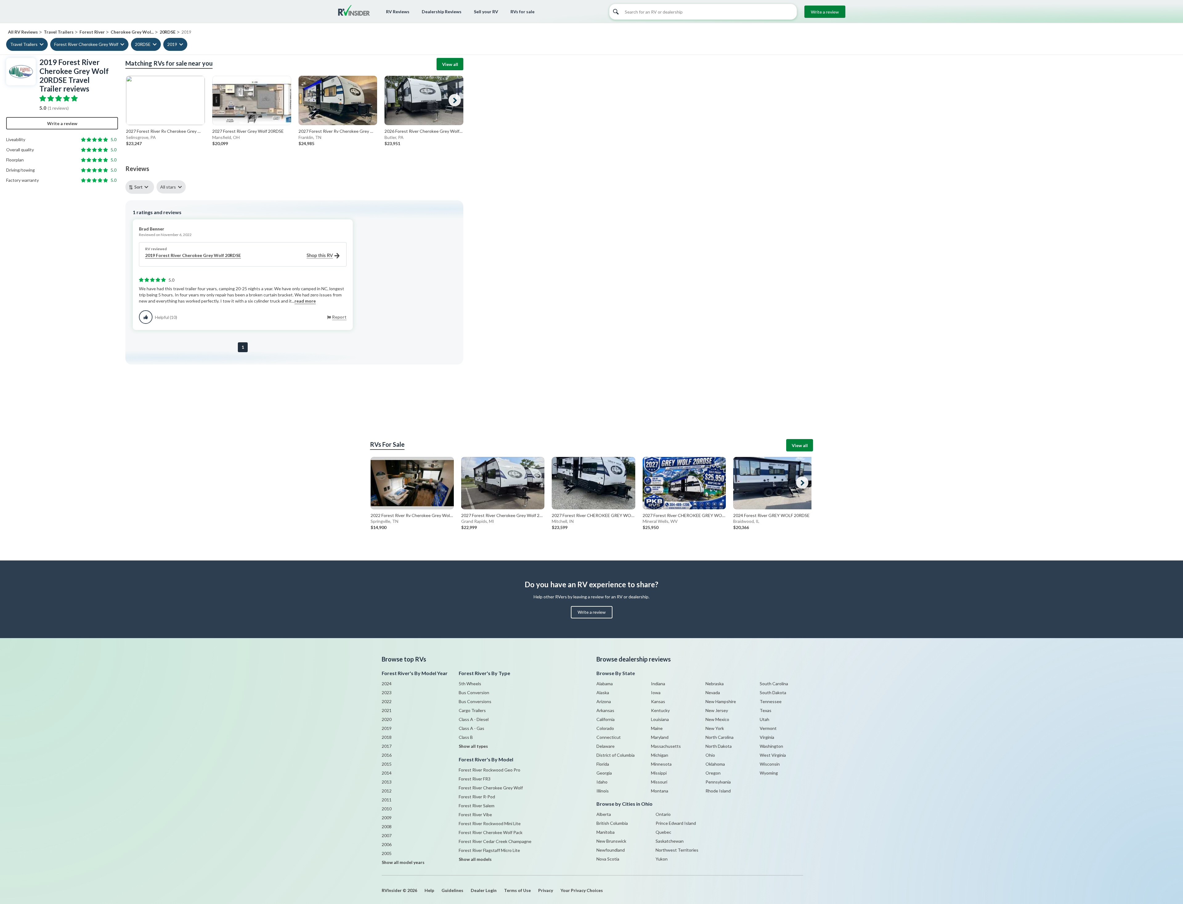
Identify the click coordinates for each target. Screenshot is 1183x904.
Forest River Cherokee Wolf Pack (490, 832)
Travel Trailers (24, 44)
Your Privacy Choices (581, 890)
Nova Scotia (607, 858)
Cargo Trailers (472, 710)
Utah (764, 719)
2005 (387, 853)
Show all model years (403, 862)
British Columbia (612, 823)
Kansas (658, 701)
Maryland (660, 737)
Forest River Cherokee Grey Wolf (86, 44)
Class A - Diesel (474, 719)
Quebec (663, 832)
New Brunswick (611, 841)
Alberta (603, 814)
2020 (387, 719)
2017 (387, 746)
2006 (387, 844)
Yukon (662, 858)
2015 (387, 764)
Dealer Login (484, 890)
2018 (387, 737)
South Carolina (774, 683)
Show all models (475, 859)
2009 (387, 817)
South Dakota (773, 692)
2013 (387, 781)
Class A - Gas (471, 728)
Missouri (659, 781)
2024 (387, 683)
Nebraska (714, 683)
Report (339, 317)
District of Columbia (615, 755)
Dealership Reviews (441, 11)
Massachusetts (666, 746)
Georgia (604, 773)
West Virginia (773, 755)
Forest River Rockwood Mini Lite (490, 823)
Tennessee (771, 701)
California (605, 719)
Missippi (659, 773)
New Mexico (717, 719)
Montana (659, 790)
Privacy (545, 890)
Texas (765, 710)
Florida (602, 764)
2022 (387, 701)
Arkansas (605, 710)
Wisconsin (770, 764)
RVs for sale (522, 11)
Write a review (825, 11)
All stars (168, 186)
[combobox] (141, 186)
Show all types (473, 746)
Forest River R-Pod (477, 796)
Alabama (604, 683)
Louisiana (660, 719)
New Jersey (716, 710)
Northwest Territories (677, 850)
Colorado (605, 728)
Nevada (712, 692)
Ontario (663, 814)
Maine (657, 728)
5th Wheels (470, 683)
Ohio (710, 755)
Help (429, 890)
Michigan (659, 755)
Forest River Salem (476, 805)
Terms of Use (517, 890)
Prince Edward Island (676, 823)
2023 (387, 692)
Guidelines (452, 890)
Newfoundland (610, 850)
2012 (387, 790)
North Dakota (718, 746)
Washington (771, 746)
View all (450, 64)
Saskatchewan (670, 841)
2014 (387, 773)
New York (714, 728)
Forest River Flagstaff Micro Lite (489, 850)
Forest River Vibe (475, 814)
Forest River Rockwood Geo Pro (489, 769)
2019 (172, 44)
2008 (387, 826)
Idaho (602, 781)
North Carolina (719, 737)
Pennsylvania (718, 781)
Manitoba (605, 832)
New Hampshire (720, 701)
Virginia (767, 737)
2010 (387, 808)
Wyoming (769, 773)
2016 (387, 755)
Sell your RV (486, 11)
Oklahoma (715, 764)
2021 (387, 710)
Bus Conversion (474, 692)
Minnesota (661, 764)
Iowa (656, 692)
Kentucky (660, 710)
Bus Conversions (475, 701)
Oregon (713, 773)
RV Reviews (397, 11)
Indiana (658, 683)
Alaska (602, 692)
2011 (387, 799)
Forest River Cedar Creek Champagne (495, 841)
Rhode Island (718, 790)
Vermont (768, 728)
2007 (387, 835)
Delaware (605, 746)
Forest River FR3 (474, 778)
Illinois (602, 790)
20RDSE (143, 44)
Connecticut (608, 737)
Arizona (603, 701)
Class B (466, 737)
